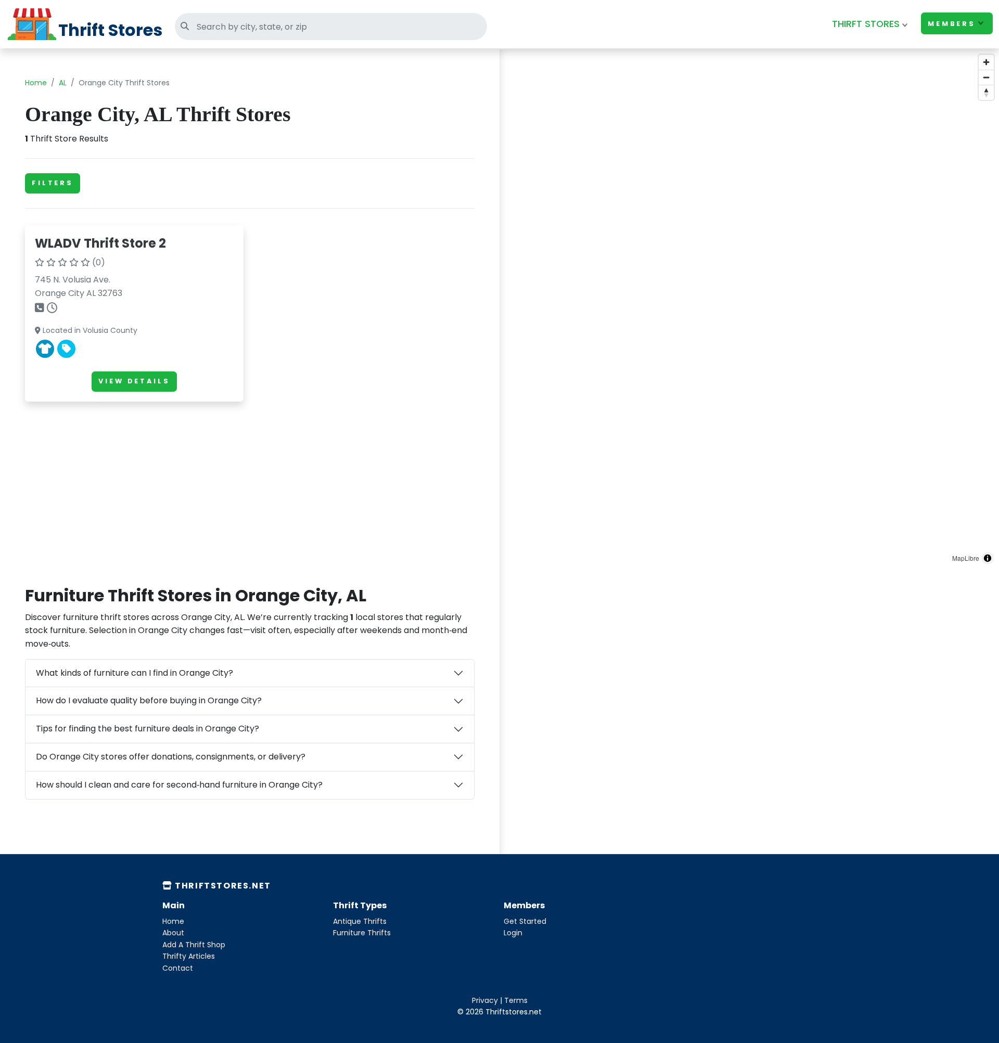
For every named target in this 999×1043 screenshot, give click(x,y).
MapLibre (965, 557)
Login (513, 933)
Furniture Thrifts (362, 933)
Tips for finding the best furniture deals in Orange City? (147, 729)
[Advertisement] (250, 483)
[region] (749, 309)
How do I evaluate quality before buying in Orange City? (149, 700)
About (173, 933)
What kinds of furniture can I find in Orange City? (134, 673)
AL (63, 83)
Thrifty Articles (188, 956)
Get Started (525, 921)
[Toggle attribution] (987, 558)
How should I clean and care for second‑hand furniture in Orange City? (179, 785)
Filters (52, 182)
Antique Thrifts (360, 921)
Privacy (485, 1000)
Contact (177, 968)
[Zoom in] (986, 62)
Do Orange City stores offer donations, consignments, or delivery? (170, 757)
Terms (516, 1000)
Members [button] (952, 23)
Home (36, 83)
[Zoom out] (986, 77)
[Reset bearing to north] (986, 92)
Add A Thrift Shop (193, 944)
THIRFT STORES (866, 24)
